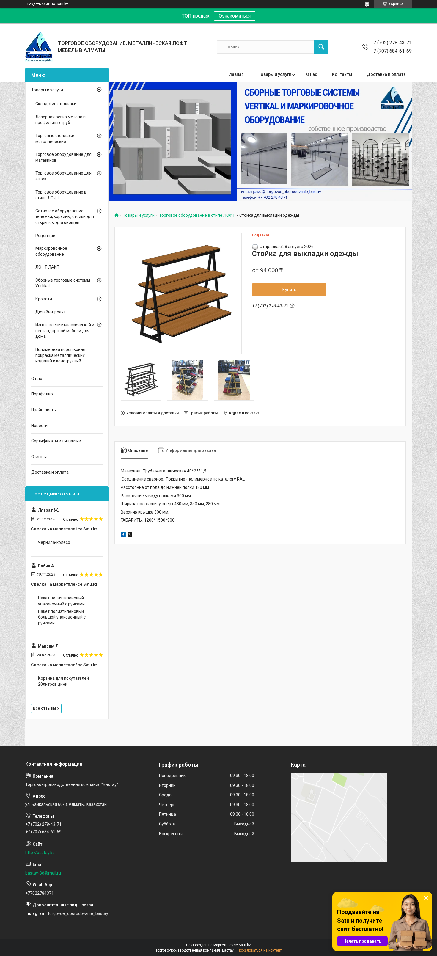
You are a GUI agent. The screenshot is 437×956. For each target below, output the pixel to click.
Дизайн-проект (50, 312)
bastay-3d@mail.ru (43, 873)
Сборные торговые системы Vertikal (62, 283)
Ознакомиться (235, 16)
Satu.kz (245, 945)
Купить (289, 289)
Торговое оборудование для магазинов (63, 157)
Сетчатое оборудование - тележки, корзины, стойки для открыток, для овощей (64, 216)
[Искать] (321, 47)
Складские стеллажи (55, 103)
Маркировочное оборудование (51, 251)
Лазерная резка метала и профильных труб (60, 119)
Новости (39, 425)
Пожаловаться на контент (260, 950)
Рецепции (45, 235)
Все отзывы (44, 708)
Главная (235, 74)
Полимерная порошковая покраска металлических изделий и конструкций (60, 355)
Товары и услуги (275, 74)
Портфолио (42, 394)
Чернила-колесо (54, 542)
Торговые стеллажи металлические (54, 138)
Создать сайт (38, 4)
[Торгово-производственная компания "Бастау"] (39, 47)
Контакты (342, 74)
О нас (311, 74)
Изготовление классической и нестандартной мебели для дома (64, 330)
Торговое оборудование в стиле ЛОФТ (197, 215)
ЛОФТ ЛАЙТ (47, 267)
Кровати (43, 298)
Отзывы (39, 456)
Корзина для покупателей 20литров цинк (63, 681)
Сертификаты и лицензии (56, 441)
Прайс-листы (43, 409)
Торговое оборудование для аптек (63, 176)
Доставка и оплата (386, 74)
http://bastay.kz (40, 852)
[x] (130, 535)
